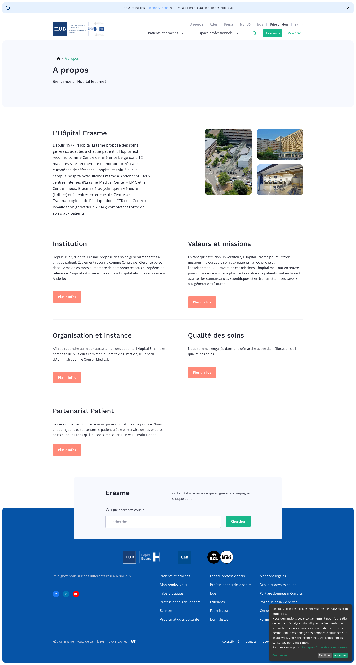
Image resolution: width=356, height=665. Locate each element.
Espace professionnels (227, 576)
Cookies (268, 641)
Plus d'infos (67, 297)
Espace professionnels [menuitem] (215, 33)
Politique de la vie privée (278, 602)
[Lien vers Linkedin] (66, 594)
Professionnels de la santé (180, 602)
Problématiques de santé (179, 619)
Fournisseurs (220, 610)
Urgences (273, 33)
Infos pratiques (171, 593)
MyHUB (245, 24)
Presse (228, 24)
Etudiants (217, 602)
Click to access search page (254, 33)
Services (166, 610)
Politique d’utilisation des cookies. (324, 647)
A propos (196, 24)
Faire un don (279, 24)
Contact (251, 641)
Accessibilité (230, 641)
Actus (214, 24)
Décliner (324, 655)
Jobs (260, 24)
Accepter (340, 655)
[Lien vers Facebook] (56, 594)
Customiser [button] (280, 655)
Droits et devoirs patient (279, 584)
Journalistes (219, 619)
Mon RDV (294, 33)
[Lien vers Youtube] (76, 594)
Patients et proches (175, 576)
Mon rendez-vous (173, 584)
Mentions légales (273, 576)
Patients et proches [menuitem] (163, 33)
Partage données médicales (281, 593)
